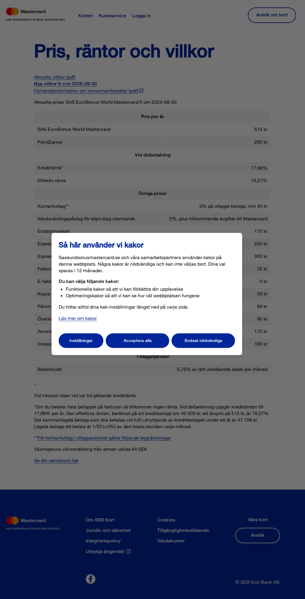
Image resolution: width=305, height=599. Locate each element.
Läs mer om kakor (78, 318)
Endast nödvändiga (203, 340)
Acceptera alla (138, 340)
